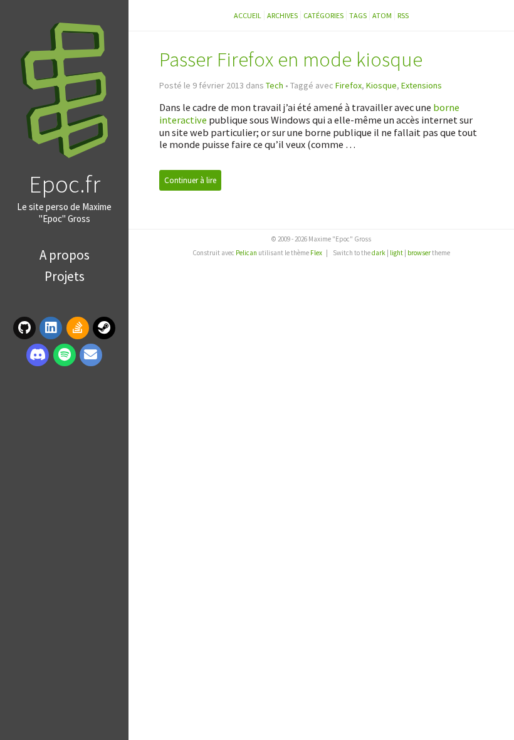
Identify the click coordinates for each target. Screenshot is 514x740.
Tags (358, 15)
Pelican (246, 252)
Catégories (323, 15)
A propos (64, 254)
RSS (403, 15)
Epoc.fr (64, 183)
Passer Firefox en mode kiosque (290, 59)
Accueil (247, 15)
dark (379, 252)
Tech (274, 85)
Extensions (421, 85)
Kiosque (381, 85)
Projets (65, 276)
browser (419, 252)
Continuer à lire (190, 180)
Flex (316, 252)
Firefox (348, 85)
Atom (382, 15)
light (396, 252)
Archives (282, 15)
